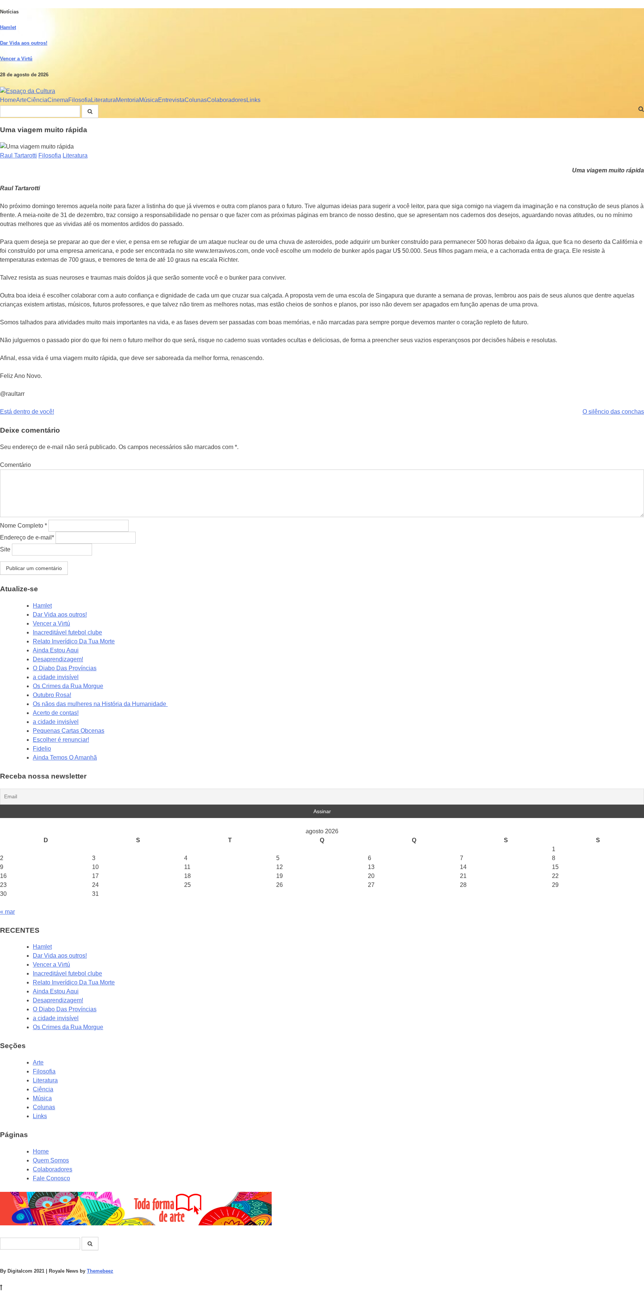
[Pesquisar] (90, 111)
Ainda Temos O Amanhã (65, 757)
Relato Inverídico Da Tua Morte (74, 641)
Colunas (195, 100)
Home (8, 100)
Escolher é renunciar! (61, 739)
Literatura (103, 100)
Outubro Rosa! (52, 695)
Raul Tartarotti (18, 155)
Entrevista (171, 100)
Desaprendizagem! (58, 659)
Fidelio (42, 748)
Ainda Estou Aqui (56, 650)
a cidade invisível (56, 677)
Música (148, 100)
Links (253, 100)
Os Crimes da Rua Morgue (68, 686)
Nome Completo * (23, 525)
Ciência (37, 100)
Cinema (57, 100)
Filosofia (79, 100)
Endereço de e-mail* (27, 537)
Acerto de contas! (56, 713)
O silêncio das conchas (613, 411)
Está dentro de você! (27, 411)
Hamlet (8, 27)
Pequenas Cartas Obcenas (68, 731)
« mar (7, 911)
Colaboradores (226, 100)
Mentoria (127, 100)
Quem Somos (51, 1160)
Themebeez (100, 1271)
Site (5, 549)
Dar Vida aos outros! (23, 43)
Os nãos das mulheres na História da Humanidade (100, 704)
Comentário (15, 465)
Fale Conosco (51, 1178)
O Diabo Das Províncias (65, 668)
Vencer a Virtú (16, 58)
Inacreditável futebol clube (67, 632)
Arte (21, 100)
